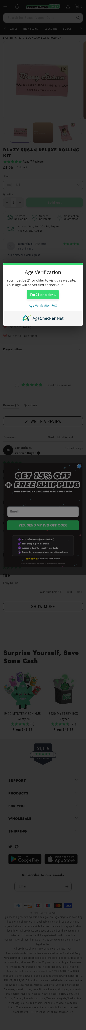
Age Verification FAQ (43, 305)
